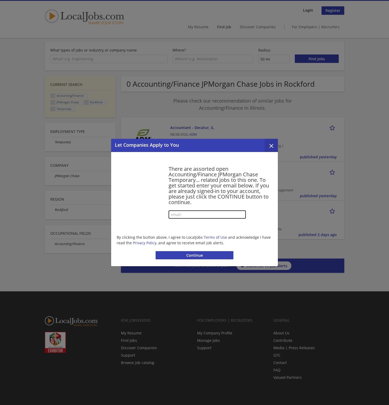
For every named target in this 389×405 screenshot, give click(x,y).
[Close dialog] (271, 145)
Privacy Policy (144, 242)
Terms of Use (215, 237)
